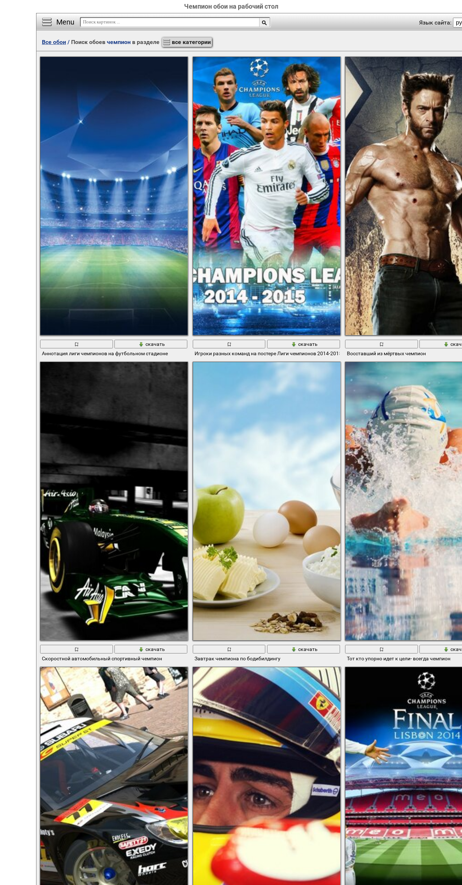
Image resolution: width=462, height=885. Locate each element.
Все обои (54, 42)
